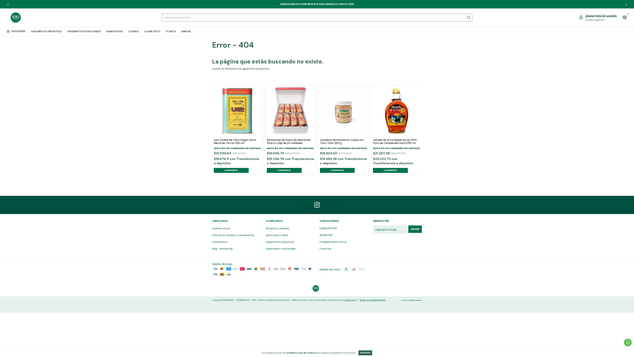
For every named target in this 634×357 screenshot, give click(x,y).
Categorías (18, 31)
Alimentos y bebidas (277, 228)
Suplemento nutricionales (281, 248)
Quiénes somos (221, 228)
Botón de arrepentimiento (373, 300)
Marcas (186, 31)
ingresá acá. (350, 300)
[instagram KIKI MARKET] (317, 205)
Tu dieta (171, 31)
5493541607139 (328, 228)
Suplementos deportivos (46, 31)
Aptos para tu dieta (277, 235)
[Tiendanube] (411, 300)
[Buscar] (468, 17)
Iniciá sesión (606, 16)
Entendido (365, 353)
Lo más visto (152, 31)
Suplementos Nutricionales (84, 31)
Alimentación (114, 31)
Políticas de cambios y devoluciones (233, 235)
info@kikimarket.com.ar (333, 242)
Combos (133, 31)
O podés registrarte (594, 20)
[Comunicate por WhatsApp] (628, 342)
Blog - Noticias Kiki (222, 248)
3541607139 (325, 235)
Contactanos (220, 242)
